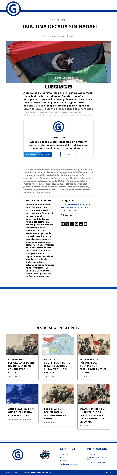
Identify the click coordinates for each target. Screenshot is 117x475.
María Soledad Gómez (63, 36)
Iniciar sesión (70, 154)
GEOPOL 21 (16, 376)
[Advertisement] (58, 306)
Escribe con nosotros (69, 464)
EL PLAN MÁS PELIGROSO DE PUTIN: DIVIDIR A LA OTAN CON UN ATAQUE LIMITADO (21, 366)
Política (83, 207)
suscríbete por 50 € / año (38, 154)
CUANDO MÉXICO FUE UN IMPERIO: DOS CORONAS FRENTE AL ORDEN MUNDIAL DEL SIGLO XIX (93, 415)
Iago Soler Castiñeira (21, 419)
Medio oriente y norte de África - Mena (75, 206)
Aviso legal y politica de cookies (97, 458)
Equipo (63, 457)
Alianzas (63, 461)
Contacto (91, 454)
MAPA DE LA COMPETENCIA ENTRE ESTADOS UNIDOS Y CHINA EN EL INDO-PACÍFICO (57, 366)
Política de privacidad (96, 462)
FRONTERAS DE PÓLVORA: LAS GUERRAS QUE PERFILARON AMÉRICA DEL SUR (93, 366)
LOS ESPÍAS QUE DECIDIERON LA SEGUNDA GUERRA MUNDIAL (55, 413)
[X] (51, 87)
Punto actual (68, 210)
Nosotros (64, 454)
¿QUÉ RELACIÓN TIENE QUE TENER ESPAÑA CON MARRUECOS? (21, 412)
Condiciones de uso (95, 465)
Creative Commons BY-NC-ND (39, 472)
